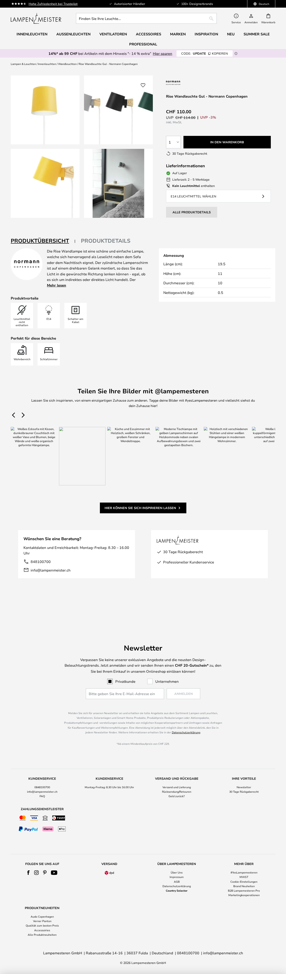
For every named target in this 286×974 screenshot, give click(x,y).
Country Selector (176, 890)
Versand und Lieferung (176, 787)
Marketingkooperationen (244, 895)
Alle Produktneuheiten (42, 934)
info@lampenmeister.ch (51, 570)
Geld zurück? (176, 796)
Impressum (177, 877)
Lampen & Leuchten (23, 64)
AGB (177, 881)
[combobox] (146, 18)
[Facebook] (28, 872)
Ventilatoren (113, 34)
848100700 (41, 561)
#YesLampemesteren (244, 872)
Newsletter (244, 787)
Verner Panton (42, 921)
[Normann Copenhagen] (184, 83)
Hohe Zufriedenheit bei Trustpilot (53, 4)
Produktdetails (105, 240)
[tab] (43, 241)
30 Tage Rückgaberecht (244, 791)
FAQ (42, 796)
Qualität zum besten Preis (42, 925)
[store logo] (36, 18)
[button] (45, 183)
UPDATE (204, 53)
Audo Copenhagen (42, 916)
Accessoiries (42, 930)
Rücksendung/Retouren (176, 791)
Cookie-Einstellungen (243, 881)
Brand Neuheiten (244, 886)
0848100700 (42, 787)
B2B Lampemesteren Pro (244, 890)
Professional (143, 44)
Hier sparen (162, 53)
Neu (231, 34)
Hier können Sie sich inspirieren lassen (140, 508)
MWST (244, 877)
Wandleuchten (67, 64)
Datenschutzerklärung (186, 732)
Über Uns (177, 872)
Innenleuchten (47, 64)
